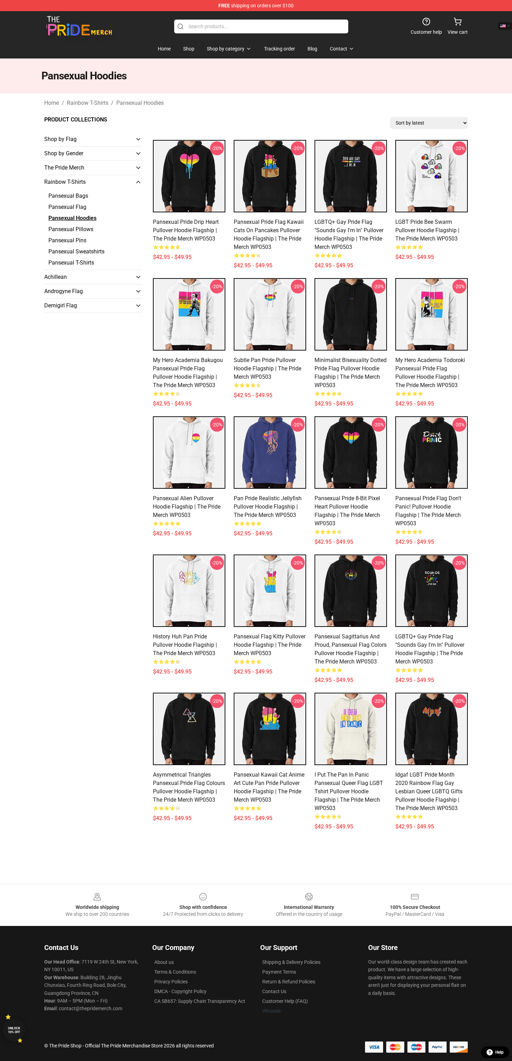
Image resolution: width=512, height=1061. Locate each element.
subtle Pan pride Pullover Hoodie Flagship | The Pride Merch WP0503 (267, 368)
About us (164, 962)
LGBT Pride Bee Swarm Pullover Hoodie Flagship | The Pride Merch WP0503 (427, 230)
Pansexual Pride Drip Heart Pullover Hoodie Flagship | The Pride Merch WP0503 (186, 230)
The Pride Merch (64, 167)
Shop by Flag (60, 139)
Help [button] (499, 1052)
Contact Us (274, 991)
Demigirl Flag (60, 305)
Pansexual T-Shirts (71, 262)
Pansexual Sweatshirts (76, 251)
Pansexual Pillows (70, 229)
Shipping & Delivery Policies (291, 962)
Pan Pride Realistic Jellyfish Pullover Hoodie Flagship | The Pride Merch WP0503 (268, 506)
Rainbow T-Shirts (87, 103)
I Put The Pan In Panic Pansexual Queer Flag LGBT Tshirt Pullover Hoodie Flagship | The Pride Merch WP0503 (349, 791)
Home (51, 103)
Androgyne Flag (63, 291)
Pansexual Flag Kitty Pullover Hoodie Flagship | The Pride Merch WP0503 (269, 645)
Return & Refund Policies (288, 981)
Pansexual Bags (68, 195)
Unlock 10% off (14, 1030)
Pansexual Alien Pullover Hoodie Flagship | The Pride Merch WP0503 (186, 506)
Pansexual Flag (67, 207)
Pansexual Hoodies (140, 103)
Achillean (55, 277)
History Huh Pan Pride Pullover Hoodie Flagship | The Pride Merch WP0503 (185, 645)
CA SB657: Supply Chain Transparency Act (199, 1001)
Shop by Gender (63, 153)
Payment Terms (279, 972)
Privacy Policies (171, 981)
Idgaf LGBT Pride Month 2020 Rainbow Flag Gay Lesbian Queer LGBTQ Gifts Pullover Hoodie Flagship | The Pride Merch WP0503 (429, 791)
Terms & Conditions (175, 972)
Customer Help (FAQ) (285, 1001)
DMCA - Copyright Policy (180, 991)
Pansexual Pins (67, 240)
